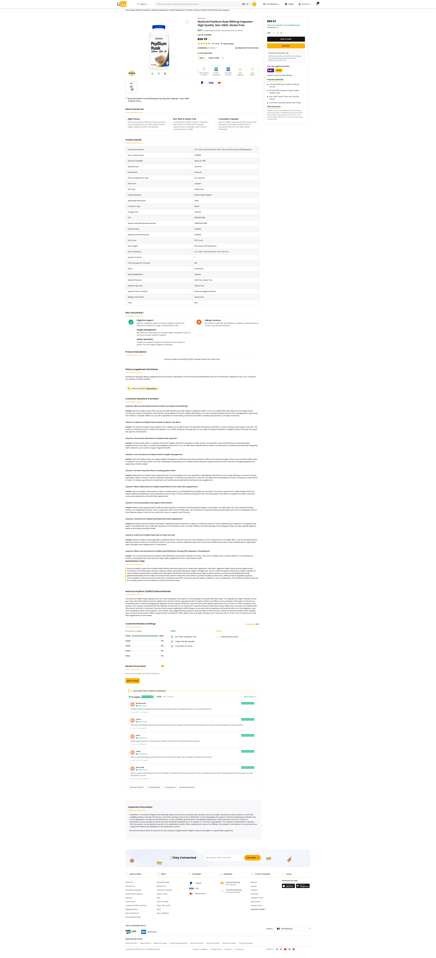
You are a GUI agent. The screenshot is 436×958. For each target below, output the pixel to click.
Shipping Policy (131, 909)
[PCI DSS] (130, 932)
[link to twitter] (165, 74)
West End (254, 894)
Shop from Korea (196, 943)
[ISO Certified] (148, 932)
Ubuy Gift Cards (163, 905)
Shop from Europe (246, 943)
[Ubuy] (122, 4)
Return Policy (162, 894)
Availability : (203, 48)
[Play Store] (303, 886)
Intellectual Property (133, 894)
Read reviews (249, 697)
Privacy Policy (216, 949)
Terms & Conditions (200, 949)
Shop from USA (131, 943)
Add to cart (286, 39)
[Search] (254, 4)
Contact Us (130, 886)
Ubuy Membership (132, 917)
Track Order (130, 901)
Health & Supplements (160, 10)
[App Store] (289, 886)
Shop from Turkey (229, 943)
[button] (271, 4)
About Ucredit (162, 901)
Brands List (161, 886)
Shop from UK (145, 943)
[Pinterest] (294, 949)
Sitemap (128, 898)
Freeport (254, 890)
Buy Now (286, 46)
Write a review (133, 681)
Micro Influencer (132, 913)
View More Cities (258, 909)
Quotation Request (133, 890)
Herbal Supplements (177, 10)
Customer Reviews (164, 890)
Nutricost (201, 18)
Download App (163, 882)
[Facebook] (277, 949)
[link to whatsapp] (152, 74)
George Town (256, 905)
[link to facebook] (159, 74)
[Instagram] (281, 949)
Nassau (254, 882)
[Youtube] (285, 949)
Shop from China (212, 943)
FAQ (158, 898)
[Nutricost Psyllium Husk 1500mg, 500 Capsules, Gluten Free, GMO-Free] (159, 47)
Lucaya (254, 886)
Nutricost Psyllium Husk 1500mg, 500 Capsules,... (212, 10)
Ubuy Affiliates (163, 913)
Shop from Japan (160, 943)
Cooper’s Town (257, 898)
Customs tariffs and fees (135, 905)
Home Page (129, 10)
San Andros (255, 901)
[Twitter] (290, 949)
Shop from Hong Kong (178, 943)
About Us (129, 882)
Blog (159, 909)
